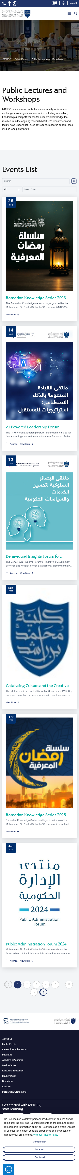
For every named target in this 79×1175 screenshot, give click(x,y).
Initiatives (7, 1054)
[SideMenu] (69, 14)
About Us (7, 1038)
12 (69, 984)
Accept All (39, 1150)
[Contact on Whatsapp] (15, 3)
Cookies (6, 1086)
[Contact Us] (9, 3)
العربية (73, 3)
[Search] (75, 14)
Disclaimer (7, 1081)
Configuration (39, 1142)
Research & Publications (15, 1049)
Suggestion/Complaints (14, 1091)
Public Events (9, 1044)
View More (11, 315)
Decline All (40, 1157)
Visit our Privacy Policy (45, 1135)
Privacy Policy (9, 1075)
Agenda (13, 444)
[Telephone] (4, 3)
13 (33, 992)
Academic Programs (12, 1060)
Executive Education (12, 1070)
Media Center (9, 1065)
